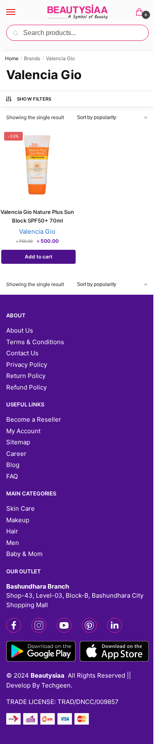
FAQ (12, 476)
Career (16, 454)
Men (12, 543)
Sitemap (18, 442)
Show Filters (34, 99)
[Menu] (18, 12)
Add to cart (38, 256)
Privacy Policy (26, 364)
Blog (12, 465)
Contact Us (22, 353)
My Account (23, 431)
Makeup (17, 520)
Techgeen (56, 685)
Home (12, 58)
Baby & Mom (24, 554)
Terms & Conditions (35, 342)
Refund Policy (26, 387)
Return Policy (25, 376)
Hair (12, 531)
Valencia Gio (37, 231)
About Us (19, 330)
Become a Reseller (33, 419)
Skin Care (20, 508)
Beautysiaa (47, 675)
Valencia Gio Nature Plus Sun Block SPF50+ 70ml (37, 216)
